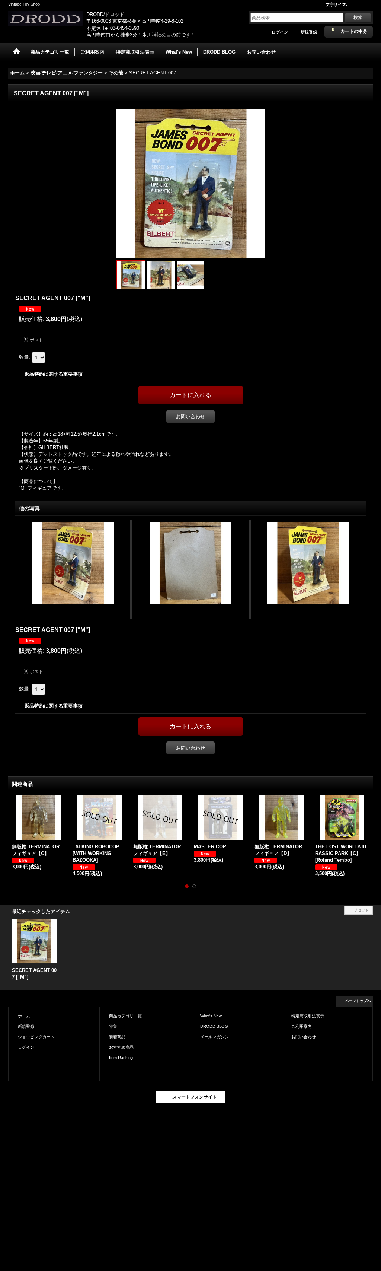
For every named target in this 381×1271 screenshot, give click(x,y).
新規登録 (309, 32)
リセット (361, 910)
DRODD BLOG (214, 1026)
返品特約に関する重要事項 (54, 374)
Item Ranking (121, 1057)
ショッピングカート (36, 1037)
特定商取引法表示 (307, 1016)
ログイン (280, 32)
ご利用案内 (301, 1026)
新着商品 (117, 1037)
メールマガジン (214, 1037)
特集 (113, 1026)
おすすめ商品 (121, 1047)
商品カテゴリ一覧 (125, 1016)
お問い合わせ (190, 416)
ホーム (24, 1016)
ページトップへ (358, 1001)
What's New (211, 1016)
